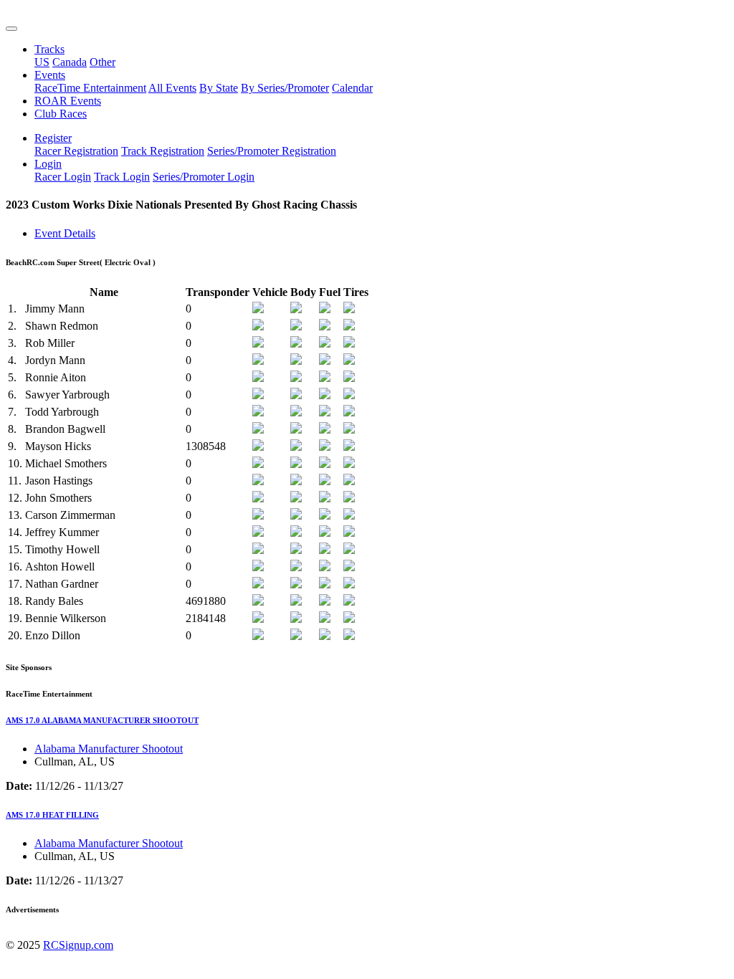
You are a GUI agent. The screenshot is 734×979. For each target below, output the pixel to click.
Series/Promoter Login (203, 177)
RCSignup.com (78, 945)
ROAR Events (67, 101)
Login (48, 164)
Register (53, 138)
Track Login (122, 177)
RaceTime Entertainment (90, 88)
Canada (69, 62)
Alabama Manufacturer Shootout (108, 748)
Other (102, 62)
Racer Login (62, 177)
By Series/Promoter (285, 88)
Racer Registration (76, 151)
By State (218, 88)
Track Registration (162, 151)
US (41, 62)
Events (49, 75)
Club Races (60, 114)
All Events (172, 88)
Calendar (352, 88)
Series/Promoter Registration (271, 151)
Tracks (49, 49)
